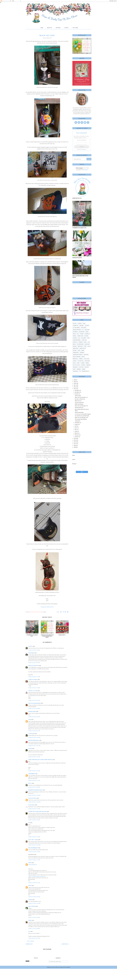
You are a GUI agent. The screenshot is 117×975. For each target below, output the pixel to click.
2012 (75, 442)
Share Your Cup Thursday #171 (81, 397)
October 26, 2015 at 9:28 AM (34, 787)
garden (87, 362)
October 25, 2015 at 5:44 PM (34, 687)
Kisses (85, 342)
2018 (75, 383)
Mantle (74, 344)
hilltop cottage (76, 364)
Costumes (87, 325)
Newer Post (30, 943)
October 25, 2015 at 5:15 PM (34, 676)
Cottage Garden (76, 327)
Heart (88, 337)
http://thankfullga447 (33, 847)
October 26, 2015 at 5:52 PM (34, 836)
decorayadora (31, 804)
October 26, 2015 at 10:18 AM (34, 795)
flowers (82, 362)
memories (88, 364)
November (77, 392)
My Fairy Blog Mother (67, 967)
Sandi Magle (31, 652)
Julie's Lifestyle (31, 906)
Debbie (30, 920)
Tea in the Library (32, 798)
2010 (75, 445)
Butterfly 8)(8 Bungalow (33, 740)
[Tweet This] (61, 612)
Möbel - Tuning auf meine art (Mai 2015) (37, 876)
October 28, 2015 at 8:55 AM (34, 938)
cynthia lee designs (32, 679)
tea (80, 371)
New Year (74, 346)
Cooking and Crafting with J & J (47, 606)
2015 (75, 388)
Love (89, 342)
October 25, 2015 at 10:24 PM (34, 737)
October (76, 393)
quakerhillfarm (31, 773)
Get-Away (86, 335)
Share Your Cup (83, 348)
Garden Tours (80, 335)
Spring (82, 350)
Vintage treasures (76, 356)
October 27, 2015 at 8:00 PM (34, 928)
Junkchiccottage (32, 711)
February (77, 434)
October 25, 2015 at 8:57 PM (34, 730)
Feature (81, 333)
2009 (75, 447)
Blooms (74, 323)
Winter (83, 356)
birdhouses (75, 358)
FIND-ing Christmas (79, 404)
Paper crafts (80, 346)
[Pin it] (68, 612)
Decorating (75, 331)
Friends (74, 335)
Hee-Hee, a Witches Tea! (80, 399)
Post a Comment (30, 941)
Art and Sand (31, 733)
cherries (80, 358)
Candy (84, 323)
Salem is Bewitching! (79, 412)
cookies (74, 360)
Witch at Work (78, 395)
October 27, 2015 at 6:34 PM (34, 917)
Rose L (30, 783)
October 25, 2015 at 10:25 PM (34, 745)
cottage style (80, 360)
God (79, 337)
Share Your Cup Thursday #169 (81, 417)
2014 (75, 438)
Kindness (81, 342)
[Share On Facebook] (63, 612)
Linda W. (30, 646)
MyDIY (29, 862)
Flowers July (87, 333)
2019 (75, 381)
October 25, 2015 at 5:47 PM (34, 700)
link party (83, 364)
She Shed (74, 350)
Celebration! (77, 420)
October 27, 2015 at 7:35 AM (34, 859)
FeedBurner (84, 149)
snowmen (79, 369)
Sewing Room (75, 348)
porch (74, 369)
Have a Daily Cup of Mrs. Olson (54, 967)
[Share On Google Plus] (65, 612)
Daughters (87, 329)
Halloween (83, 337)
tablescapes (75, 371)
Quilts (89, 346)
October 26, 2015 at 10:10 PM (34, 845)
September (77, 422)
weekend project (85, 371)
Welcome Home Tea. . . (79, 407)
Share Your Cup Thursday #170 (81, 405)
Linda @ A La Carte (32, 690)
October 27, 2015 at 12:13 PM (34, 903)
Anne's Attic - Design (33, 839)
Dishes (87, 331)
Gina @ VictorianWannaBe (34, 703)
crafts (74, 362)
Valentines (86, 354)
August (76, 424)
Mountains (87, 344)
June (76, 427)
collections (86, 358)
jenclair (30, 748)
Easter (74, 333)
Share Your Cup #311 (77, 198)
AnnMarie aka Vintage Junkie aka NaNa (37, 811)
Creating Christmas (77, 329)
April (76, 431)
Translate (86, 169)
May (76, 429)
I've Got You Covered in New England (83, 414)
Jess (29, 931)
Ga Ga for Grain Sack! (79, 402)
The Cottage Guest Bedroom (81, 419)
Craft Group (83, 327)
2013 (75, 440)
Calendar (79, 323)
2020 (75, 379)
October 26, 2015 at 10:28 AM (34, 802)
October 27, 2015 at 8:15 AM (34, 882)
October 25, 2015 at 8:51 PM (34, 716)
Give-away (75, 337)
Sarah (29, 719)
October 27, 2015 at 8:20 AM (34, 896)
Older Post (65, 943)
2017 (75, 385)
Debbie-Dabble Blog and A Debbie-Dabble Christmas (40, 759)
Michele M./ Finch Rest (33, 665)
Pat (29, 822)
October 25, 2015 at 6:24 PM (34, 708)
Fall (78, 333)
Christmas (81, 325)
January (76, 436)
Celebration (75, 325)
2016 (75, 386)
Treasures (82, 352)
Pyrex (85, 346)
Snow (79, 350)
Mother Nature (80, 344)
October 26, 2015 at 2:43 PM (34, 819)
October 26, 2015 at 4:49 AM (34, 770)
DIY (82, 329)
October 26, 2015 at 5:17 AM (34, 780)
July (76, 426)
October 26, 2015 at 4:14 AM (34, 756)
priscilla (30, 899)
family (78, 362)
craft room (87, 360)
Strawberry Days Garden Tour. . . (79, 227)
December (77, 390)
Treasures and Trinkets (78, 354)
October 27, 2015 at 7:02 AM (34, 851)
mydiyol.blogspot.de (32, 864)
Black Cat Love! (78, 400)
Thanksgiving (75, 352)
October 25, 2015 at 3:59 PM (34, 650)
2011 (75, 443)
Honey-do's (75, 342)
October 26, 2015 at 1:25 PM (34, 808)
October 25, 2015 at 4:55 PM (34, 662)
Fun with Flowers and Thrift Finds (82, 415)
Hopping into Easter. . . (77, 257)
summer (83, 369)
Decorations (81, 331)
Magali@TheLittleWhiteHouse (35, 790)
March (76, 433)
